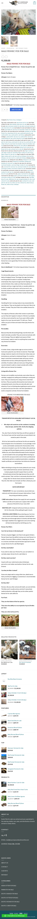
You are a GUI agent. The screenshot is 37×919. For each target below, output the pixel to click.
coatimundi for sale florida (17, 135)
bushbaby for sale (29, 131)
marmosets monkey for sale (18, 168)
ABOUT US (4, 863)
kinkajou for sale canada (29, 159)
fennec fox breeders (17, 144)
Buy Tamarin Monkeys (25, 662)
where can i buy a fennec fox (19, 182)
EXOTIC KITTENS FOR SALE (9, 897)
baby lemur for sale (21, 124)
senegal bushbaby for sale (25, 179)
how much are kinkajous (20, 156)
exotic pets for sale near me (19, 142)
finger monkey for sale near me (9, 154)
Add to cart (16, 109)
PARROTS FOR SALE (7, 889)
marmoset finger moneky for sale (20, 165)
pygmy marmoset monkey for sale (22, 175)
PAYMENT (4, 875)
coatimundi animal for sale (26, 133)
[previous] (4, 22)
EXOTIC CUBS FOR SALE (8, 905)
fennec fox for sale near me (26, 147)
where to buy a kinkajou (13, 184)
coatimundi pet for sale (6, 138)
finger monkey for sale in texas (25, 152)
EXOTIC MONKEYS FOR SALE (10, 901)
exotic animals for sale (18, 138)
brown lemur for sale (9, 128)
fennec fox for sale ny (6, 149)
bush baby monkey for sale (26, 129)
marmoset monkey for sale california (26, 166)
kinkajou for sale (5, 159)
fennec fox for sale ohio (17, 149)
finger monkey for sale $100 (11, 152)
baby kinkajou (13, 124)
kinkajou (24, 158)
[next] (32, 22)
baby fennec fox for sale (22, 122)
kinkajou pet (28, 161)
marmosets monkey (6, 168)
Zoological (10, 48)
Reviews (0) (4, 200)
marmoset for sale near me (10, 166)
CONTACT (4, 867)
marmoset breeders (6, 165)
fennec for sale (8, 144)
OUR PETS (4, 871)
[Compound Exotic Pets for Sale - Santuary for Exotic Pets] (18, 3)
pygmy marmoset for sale (24, 173)
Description (5, 197)
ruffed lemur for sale (13, 179)
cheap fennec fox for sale (13, 133)
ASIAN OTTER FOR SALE (8, 885)
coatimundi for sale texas (26, 136)
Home (3, 48)
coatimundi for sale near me (13, 136)
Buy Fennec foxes (21, 48)
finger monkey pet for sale (7, 156)
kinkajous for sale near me (7, 163)
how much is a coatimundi (15, 158)
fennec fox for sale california (20, 145)
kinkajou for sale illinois (18, 161)
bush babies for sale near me (12, 129)
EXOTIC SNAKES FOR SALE (9, 893)
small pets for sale (26, 181)
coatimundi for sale (6, 135)
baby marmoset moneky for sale (13, 126)
